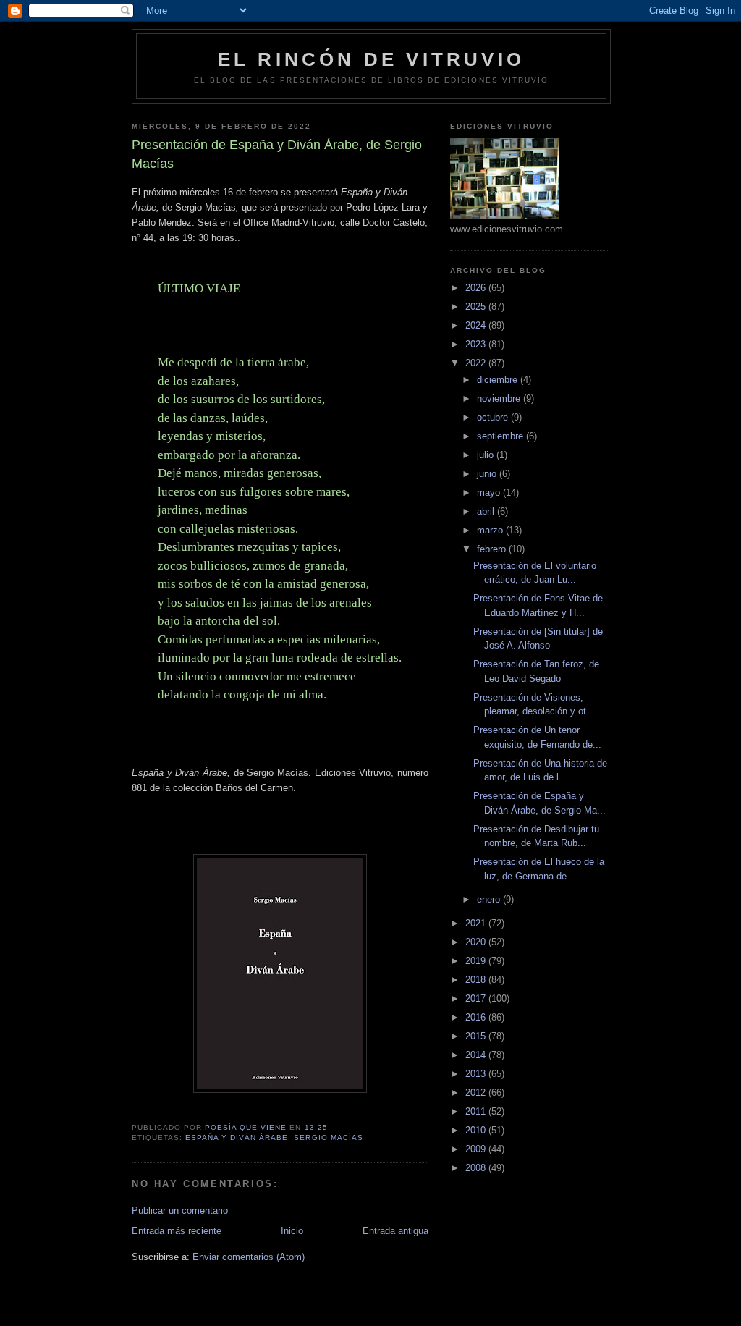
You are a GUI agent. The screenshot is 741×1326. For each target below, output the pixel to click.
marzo (491, 530)
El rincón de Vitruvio (371, 59)
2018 (476, 979)
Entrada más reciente (176, 1230)
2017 (476, 998)
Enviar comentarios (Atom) (248, 1256)
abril (487, 511)
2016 (476, 1017)
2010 (476, 1130)
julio (486, 454)
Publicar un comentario (180, 1210)
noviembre (500, 398)
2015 (476, 1036)
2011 (476, 1111)
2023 (476, 344)
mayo (490, 492)
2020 (476, 942)
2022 (476, 363)
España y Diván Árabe (236, 1137)
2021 (476, 923)
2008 (476, 1167)
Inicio (292, 1230)
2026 (476, 287)
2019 (476, 960)
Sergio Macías (328, 1137)
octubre (494, 417)
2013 (476, 1073)
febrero (493, 549)
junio (488, 473)
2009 (476, 1149)
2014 (476, 1055)
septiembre (501, 436)
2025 (476, 306)
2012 (476, 1092)
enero (490, 899)
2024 (476, 325)
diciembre (498, 379)
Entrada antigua (395, 1230)
